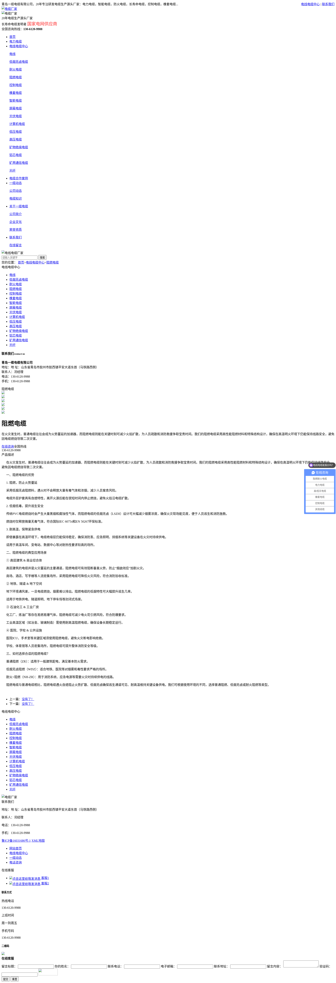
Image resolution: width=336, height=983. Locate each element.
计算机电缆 (17, 124)
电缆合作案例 (18, 178)
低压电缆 (15, 131)
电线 (12, 54)
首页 (12, 36)
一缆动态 (15, 183)
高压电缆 (15, 139)
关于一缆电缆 (18, 206)
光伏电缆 (15, 116)
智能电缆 (15, 100)
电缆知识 (15, 198)
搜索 (42, 257)
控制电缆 (15, 85)
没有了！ (28, 699)
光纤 (12, 170)
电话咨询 (15, 862)
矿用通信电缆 (18, 162)
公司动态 (15, 190)
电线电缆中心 (310, 4)
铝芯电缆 (15, 155)
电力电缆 (15, 41)
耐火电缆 (15, 69)
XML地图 (38, 840)
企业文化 (15, 221)
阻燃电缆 (15, 77)
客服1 (44, 878)
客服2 (44, 883)
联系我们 (328, 4)
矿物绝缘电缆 (18, 147)
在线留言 (15, 245)
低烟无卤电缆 (18, 61)
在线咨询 (8, 446)
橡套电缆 (15, 92)
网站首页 (15, 848)
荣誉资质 (15, 229)
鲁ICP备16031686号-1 (16, 840)
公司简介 (15, 214)
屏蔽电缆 (15, 108)
